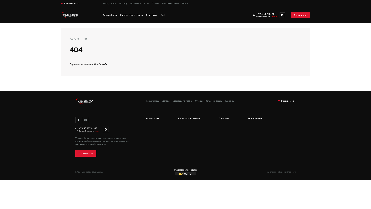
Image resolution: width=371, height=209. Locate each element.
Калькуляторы (109, 3)
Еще (184, 3)
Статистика (152, 15)
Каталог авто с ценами (131, 15)
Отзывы (155, 3)
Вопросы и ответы (170, 3)
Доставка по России (139, 3)
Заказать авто (300, 15)
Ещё (162, 15)
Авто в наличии (255, 118)
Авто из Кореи (110, 15)
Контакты (229, 101)
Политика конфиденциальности (281, 172)
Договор (123, 3)
